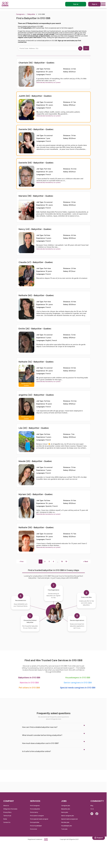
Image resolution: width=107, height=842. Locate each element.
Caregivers (20, 14)
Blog (91, 805)
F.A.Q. (92, 809)
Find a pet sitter (34, 822)
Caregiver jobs (65, 805)
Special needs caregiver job (69, 819)
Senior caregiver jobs (67, 816)
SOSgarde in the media (10, 809)
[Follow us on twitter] (91, 813)
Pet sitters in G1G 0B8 (29, 687)
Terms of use (7, 816)
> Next (85, 561)
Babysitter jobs (65, 809)
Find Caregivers (35, 805)
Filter (86, 48)
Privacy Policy (7, 812)
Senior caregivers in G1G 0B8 (78, 682)
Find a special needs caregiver (39, 819)
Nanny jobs (64, 812)
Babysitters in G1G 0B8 (29, 677)
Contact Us (6, 822)
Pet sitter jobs (65, 822)
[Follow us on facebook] (97, 813)
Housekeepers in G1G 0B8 (77, 677)
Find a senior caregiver (37, 816)
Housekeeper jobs (66, 826)
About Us (6, 805)
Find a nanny (34, 812)
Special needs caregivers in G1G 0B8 (77, 687)
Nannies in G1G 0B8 (29, 682)
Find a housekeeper (36, 826)
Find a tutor (33, 829)
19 (66, 561)
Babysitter (31, 14)
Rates (5, 819)
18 (62, 561)
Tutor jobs (64, 829)
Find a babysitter (35, 809)
